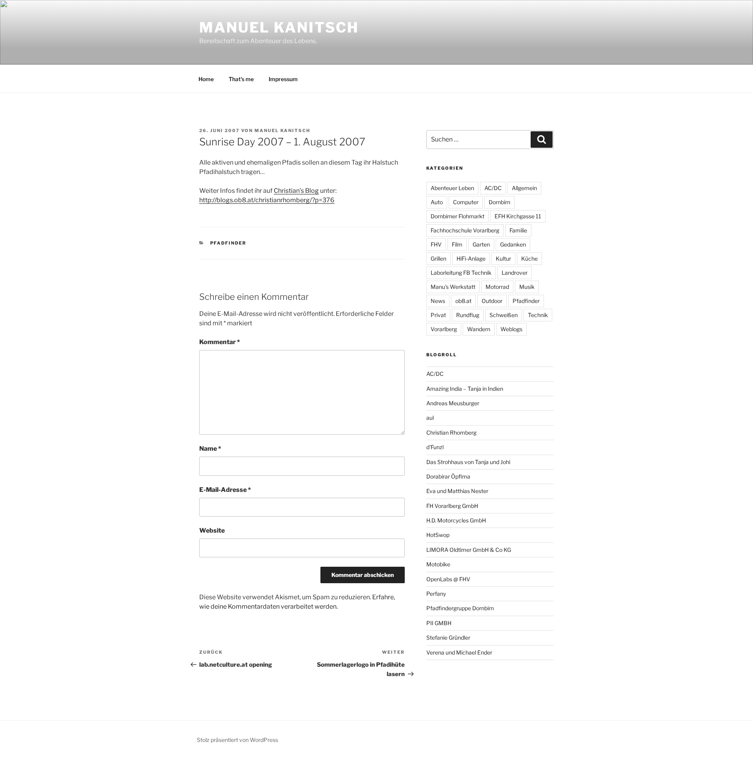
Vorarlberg (444, 329)
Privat (438, 315)
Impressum (283, 79)
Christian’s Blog (296, 190)
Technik (538, 315)
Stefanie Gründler (448, 637)
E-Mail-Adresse (225, 489)
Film (457, 244)
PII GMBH (438, 623)
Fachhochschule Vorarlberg (465, 230)
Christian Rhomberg (451, 432)
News (438, 300)
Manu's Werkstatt (453, 286)
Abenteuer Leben (452, 188)
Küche (529, 258)
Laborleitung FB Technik (461, 272)
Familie (518, 230)
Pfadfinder (228, 243)
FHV (436, 244)
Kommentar (219, 342)
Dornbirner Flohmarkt (457, 216)
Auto (437, 202)
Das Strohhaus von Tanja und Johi (468, 462)
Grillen (438, 258)
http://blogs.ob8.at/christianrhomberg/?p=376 (267, 200)
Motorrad (497, 286)
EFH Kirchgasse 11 (518, 216)
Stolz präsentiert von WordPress (237, 739)
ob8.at (463, 300)
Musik (527, 286)
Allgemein (524, 188)
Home (206, 79)
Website (212, 530)
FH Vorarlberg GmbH (452, 505)
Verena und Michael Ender (459, 652)
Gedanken (513, 244)
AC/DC (493, 188)
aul (430, 417)
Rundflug (467, 315)
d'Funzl (435, 447)
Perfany (436, 593)
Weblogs (511, 329)
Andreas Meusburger (452, 403)
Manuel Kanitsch (279, 27)
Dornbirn (499, 202)
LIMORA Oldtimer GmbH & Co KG (468, 549)
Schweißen (503, 315)
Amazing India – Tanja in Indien (464, 388)
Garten (481, 244)
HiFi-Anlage (471, 258)
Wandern (478, 329)
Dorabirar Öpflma (448, 476)
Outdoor (492, 300)
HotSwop (437, 534)
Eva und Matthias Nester (457, 491)
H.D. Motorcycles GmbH (456, 520)
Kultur (503, 258)
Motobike (438, 564)
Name (210, 448)
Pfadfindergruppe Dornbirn (460, 608)
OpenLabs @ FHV (448, 579)
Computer (465, 202)
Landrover (514, 272)
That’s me (241, 79)
